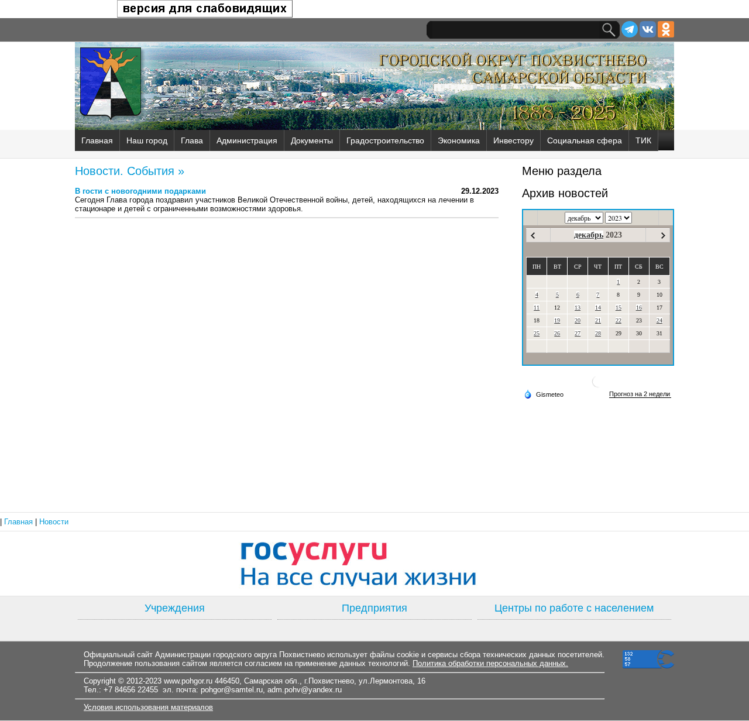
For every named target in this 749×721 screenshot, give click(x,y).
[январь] (663, 235)
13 (577, 307)
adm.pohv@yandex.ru (304, 689)
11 (537, 307)
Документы (312, 140)
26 (557, 333)
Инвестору (513, 140)
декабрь (588, 235)
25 (537, 333)
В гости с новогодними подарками (140, 191)
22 (618, 320)
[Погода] (543, 393)
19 (557, 320)
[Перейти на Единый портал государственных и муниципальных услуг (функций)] (374, 563)
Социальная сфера (584, 140)
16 (639, 307)
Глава (192, 140)
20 (577, 320)
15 (618, 307)
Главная (97, 140)
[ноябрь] (533, 235)
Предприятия (374, 608)
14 (598, 307)
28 (598, 333)
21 (598, 320)
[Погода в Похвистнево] (598, 386)
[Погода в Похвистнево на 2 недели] (640, 394)
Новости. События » (129, 170)
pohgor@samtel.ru (232, 689)
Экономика (459, 140)
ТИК (643, 140)
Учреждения (175, 608)
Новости (53, 521)
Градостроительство (385, 140)
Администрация (247, 140)
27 (577, 333)
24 (659, 320)
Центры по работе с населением (574, 608)
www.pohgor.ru (188, 681)
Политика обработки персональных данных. (490, 663)
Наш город (146, 140)
